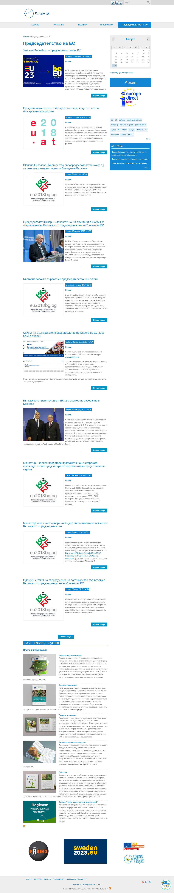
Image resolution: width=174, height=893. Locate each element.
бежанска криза (126, 125)
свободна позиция (134, 120)
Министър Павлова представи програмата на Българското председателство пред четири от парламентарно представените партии (64, 466)
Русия (113, 130)
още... (148, 139)
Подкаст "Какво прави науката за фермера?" (78, 802)
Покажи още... (66, 637)
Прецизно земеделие (68, 685)
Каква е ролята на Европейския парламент (129, 163)
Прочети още (100, 96)
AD (119, 130)
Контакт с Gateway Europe (84, 884)
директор (114, 125)
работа (122, 120)
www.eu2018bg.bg (72, 357)
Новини (68, 61)
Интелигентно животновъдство (72, 742)
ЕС (112, 120)
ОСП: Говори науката (41, 643)
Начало (35, 25)
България (115, 135)
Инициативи (106, 25)
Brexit (124, 130)
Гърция (131, 130)
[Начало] (65, 13)
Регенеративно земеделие (70, 655)
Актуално (59, 25)
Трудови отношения (67, 715)
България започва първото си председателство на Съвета (60, 279)
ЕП (146, 130)
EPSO (130, 135)
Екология (63, 772)
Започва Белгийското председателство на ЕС (52, 50)
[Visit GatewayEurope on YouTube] (143, 882)
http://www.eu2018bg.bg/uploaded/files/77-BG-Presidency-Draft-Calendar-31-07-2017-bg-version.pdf (83, 556)
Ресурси (82, 25)
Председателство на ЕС (135, 25)
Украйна (139, 130)
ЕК (116, 120)
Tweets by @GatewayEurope (121, 73)
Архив (130, 82)
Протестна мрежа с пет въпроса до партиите (129, 159)
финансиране (140, 125)
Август (131, 39)
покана (123, 135)
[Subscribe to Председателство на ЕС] (65, 826)
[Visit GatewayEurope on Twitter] (150, 882)
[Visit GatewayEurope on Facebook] (146, 882)
